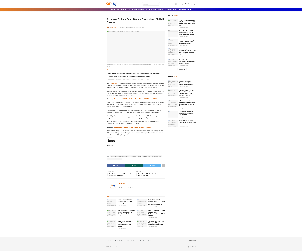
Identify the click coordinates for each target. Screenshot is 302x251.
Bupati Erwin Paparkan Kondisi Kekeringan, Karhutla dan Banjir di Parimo (128, 79)
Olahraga (168, 9)
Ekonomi (134, 9)
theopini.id (114, 83)
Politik (127, 9)
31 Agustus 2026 (122, 205)
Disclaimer (121, 240)
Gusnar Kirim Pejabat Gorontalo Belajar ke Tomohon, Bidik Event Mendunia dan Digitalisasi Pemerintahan (156, 202)
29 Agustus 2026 (153, 217)
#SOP (113, 158)
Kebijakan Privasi (130, 240)
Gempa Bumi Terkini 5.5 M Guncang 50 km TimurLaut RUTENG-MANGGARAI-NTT (187, 32)
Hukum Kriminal (151, 9)
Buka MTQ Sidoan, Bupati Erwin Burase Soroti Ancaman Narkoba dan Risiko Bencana (187, 122)
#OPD (139, 156)
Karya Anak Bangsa (185, 9)
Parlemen (141, 9)
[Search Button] (158, 4)
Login (194, 4)
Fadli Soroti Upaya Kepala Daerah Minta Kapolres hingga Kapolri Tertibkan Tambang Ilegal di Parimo (187, 51)
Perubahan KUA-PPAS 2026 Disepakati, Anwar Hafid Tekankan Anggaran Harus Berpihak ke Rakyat (186, 92)
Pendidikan (120, 9)
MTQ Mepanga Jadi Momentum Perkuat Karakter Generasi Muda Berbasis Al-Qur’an (126, 212)
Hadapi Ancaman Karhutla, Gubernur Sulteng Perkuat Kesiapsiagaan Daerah (129, 76)
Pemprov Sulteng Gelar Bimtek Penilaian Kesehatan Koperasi (132, 127)
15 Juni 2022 (122, 27)
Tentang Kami (114, 240)
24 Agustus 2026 (184, 117)
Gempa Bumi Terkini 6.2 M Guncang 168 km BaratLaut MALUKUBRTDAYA (186, 113)
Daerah (112, 9)
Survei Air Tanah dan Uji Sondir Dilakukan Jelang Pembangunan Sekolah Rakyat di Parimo (156, 213)
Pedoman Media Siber (140, 240)
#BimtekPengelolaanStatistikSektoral (120, 156)
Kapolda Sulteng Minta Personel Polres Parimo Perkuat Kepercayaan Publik (186, 82)
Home (108, 15)
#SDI (109, 158)
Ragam (175, 9)
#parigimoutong (146, 156)
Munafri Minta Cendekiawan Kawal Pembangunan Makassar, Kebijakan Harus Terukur (125, 223)
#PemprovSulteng (156, 156)
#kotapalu (133, 156)
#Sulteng (119, 158)
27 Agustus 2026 (184, 86)
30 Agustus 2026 (153, 206)
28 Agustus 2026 (184, 97)
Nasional (161, 9)
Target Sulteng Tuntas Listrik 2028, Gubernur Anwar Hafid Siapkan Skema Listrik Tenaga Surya (134, 73)
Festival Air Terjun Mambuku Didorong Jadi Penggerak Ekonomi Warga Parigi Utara (156, 222)
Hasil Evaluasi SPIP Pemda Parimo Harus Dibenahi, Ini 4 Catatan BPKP (135, 99)
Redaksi (108, 240)
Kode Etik (149, 240)
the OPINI (113, 27)
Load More (182, 69)
